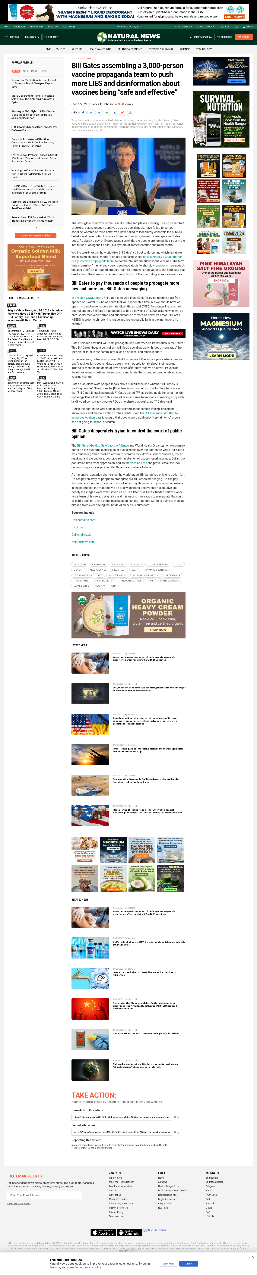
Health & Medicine (100, 49)
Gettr (208, 1199)
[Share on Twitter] (91, 112)
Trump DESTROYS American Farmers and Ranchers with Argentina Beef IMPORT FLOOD (50, 335)
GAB (208, 1212)
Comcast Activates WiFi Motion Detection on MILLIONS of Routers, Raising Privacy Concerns (32, 142)
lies (150, 123)
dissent (167, 120)
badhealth (84, 120)
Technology (204, 49)
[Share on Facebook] (83, 112)
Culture (77, 49)
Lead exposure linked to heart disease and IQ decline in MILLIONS (144, 974)
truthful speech (173, 126)
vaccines (93, 130)
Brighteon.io (212, 1178)
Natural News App (167, 1195)
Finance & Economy (130, 49)
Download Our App (206, 27)
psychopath (111, 126)
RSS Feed (163, 1208)
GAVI (101, 123)
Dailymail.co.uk (81, 534)
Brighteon (19, 27)
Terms (93, 1243)
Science (185, 49)
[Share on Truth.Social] (115, 112)
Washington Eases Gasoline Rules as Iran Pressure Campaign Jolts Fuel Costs (33, 174)
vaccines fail (138, 463)
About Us (224, 27)
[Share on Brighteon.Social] (75, 112)
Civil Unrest (87, 58)
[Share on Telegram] (99, 112)
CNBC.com (78, 527)
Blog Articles (165, 1203)
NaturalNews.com (83, 542)
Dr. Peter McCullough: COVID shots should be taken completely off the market (149, 943)
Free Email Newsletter (120, 1186)
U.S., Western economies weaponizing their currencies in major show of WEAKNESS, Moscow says (149, 689)
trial (160, 126)
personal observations (146, 575)
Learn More (168, 1263)
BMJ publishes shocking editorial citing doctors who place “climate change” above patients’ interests (146, 1065)
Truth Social (212, 1195)
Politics (60, 49)
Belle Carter (133, 715)
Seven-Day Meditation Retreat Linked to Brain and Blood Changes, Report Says (33, 83)
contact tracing (143, 120)
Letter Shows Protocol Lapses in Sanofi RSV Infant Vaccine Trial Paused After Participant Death (34, 158)
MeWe (209, 1208)
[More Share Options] (131, 112)
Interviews (53, 27)
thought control (148, 126)
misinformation (162, 123)
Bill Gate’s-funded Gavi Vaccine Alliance (103, 445)
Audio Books (68, 27)
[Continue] (78, 1195)
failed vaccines (97, 570)
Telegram (210, 1186)
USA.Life (210, 1216)
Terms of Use (116, 1216)
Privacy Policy (116, 1212)
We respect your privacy (18, 1203)
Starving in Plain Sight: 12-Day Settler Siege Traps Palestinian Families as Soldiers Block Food (33, 114)
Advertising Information (121, 1203)
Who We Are (115, 1178)
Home (7, 27)
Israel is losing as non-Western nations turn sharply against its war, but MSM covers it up (148, 750)
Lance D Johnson (102, 104)
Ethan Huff (132, 684)
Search (249, 27)
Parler (209, 1190)
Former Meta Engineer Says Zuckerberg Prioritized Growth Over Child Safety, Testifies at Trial (34, 205)
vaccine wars (79, 130)
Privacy (84, 1243)
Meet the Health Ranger (121, 1182)
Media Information (118, 1199)
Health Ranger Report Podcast (174, 1190)
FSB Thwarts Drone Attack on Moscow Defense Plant (34, 128)
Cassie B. (132, 654)
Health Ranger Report (22, 297)
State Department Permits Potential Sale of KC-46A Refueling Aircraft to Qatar (32, 99)
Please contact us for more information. (92, 1148)
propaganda (95, 126)
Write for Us (115, 1195)
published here (133, 1248)
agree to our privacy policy (84, 1267)
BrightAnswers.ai (183, 27)
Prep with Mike (36, 27)
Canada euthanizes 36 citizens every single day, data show (146, 1033)
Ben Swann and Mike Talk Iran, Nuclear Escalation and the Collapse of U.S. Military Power (21, 386)
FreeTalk (210, 1203)
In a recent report (86, 298)
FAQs (235, 27)
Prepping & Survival (161, 49)
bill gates (128, 120)
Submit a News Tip (118, 1208)
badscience (115, 120)
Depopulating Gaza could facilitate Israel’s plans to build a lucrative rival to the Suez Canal (146, 780)
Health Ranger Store (168, 1186)
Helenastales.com (83, 520)
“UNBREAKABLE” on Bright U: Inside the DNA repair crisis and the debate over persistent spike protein (33, 189)
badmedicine (99, 120)
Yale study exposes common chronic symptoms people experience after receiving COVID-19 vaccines (144, 658)
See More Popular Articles (35, 235)
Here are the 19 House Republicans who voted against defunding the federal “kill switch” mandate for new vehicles (147, 811)
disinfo (158, 120)
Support (113, 1190)
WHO (102, 130)
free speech (90, 123)
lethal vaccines (138, 123)
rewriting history (128, 126)
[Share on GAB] (107, 112)
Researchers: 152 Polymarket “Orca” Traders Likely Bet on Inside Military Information (32, 220)
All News (162, 1182)
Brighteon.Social (214, 1182)
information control (116, 123)
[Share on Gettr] (123, 112)
